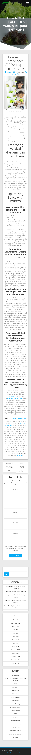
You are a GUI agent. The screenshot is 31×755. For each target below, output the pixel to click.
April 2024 (16, 636)
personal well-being (15, 707)
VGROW (13, 74)
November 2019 (15, 660)
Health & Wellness (15, 694)
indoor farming (15, 704)
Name (15, 512)
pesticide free (15, 710)
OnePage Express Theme (15, 753)
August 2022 (15, 653)
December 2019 (15, 656)
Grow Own (15, 690)
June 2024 (15, 630)
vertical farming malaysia (15, 734)
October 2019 (16, 663)
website (11, 397)
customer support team (14, 399)
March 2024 (15, 640)
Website (15, 533)
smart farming (15, 720)
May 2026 (15, 620)
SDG (15, 714)
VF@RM (9, 72)
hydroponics (15, 700)
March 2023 (15, 646)
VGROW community (19, 418)
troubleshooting (15, 724)
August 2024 (15, 626)
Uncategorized (15, 727)
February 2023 (15, 650)
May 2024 (15, 633)
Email (15, 523)
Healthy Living (15, 697)
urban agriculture (15, 731)
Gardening (15, 687)
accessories (15, 675)
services (15, 717)
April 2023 (16, 643)
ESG (15, 684)
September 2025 (15, 623)
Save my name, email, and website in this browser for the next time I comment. (15, 548)
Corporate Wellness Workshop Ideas (15, 591)
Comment (15, 489)
